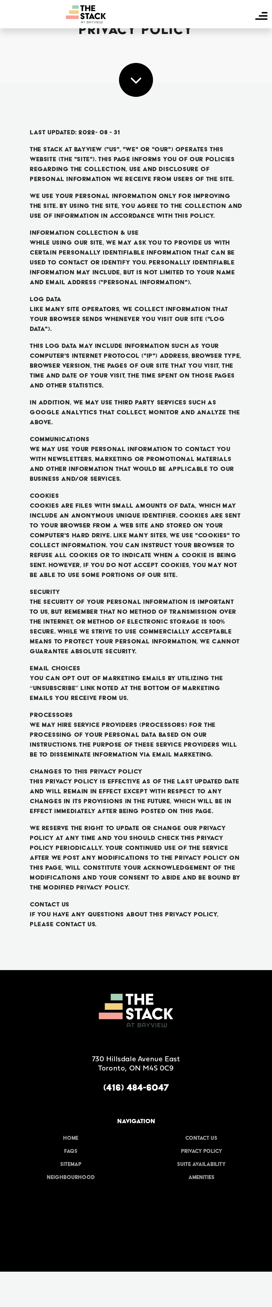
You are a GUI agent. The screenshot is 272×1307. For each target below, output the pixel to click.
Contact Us (201, 1138)
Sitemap (70, 1164)
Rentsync (136, 1245)
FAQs (71, 1151)
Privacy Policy (201, 1151)
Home (70, 1138)
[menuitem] (70, 1138)
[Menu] (261, 16)
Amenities (201, 1177)
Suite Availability (201, 1164)
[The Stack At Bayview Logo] (86, 14)
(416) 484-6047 (136, 1087)
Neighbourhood (71, 1177)
